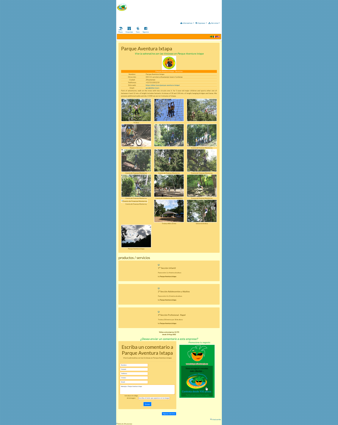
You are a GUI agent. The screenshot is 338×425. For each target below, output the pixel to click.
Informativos (187, 23)
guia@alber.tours (152, 88)
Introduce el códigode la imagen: (131, 397)
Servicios (214, 23)
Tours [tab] (138, 32)
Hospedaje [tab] (129, 32)
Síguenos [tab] (146, 32)
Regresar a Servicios (169, 414)
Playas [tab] (120, 32)
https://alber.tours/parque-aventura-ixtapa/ (163, 85)
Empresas (201, 23)
